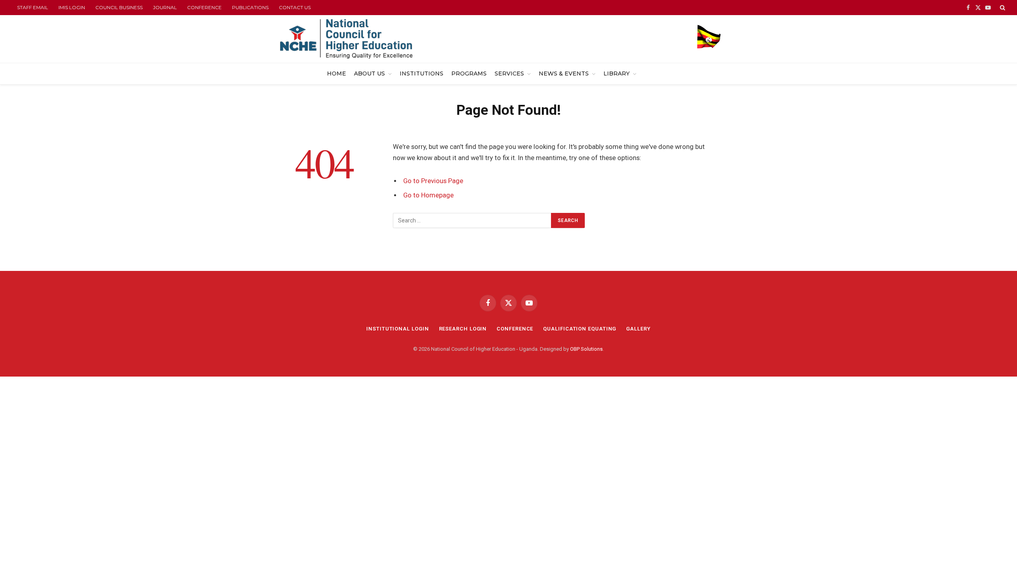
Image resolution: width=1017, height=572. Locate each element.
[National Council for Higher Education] (346, 39)
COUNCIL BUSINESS (119, 7)
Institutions (421, 73)
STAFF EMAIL (32, 7)
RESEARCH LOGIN (463, 329)
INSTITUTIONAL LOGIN (397, 329)
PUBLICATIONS (250, 7)
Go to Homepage (428, 195)
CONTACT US (295, 7)
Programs (469, 73)
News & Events (564, 73)
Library (616, 73)
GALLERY (638, 329)
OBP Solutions (586, 349)
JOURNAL (165, 7)
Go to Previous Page (433, 181)
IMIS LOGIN (71, 7)
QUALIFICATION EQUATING (579, 329)
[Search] (1001, 7)
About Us (369, 73)
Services (509, 73)
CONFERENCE (204, 7)
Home (336, 73)
